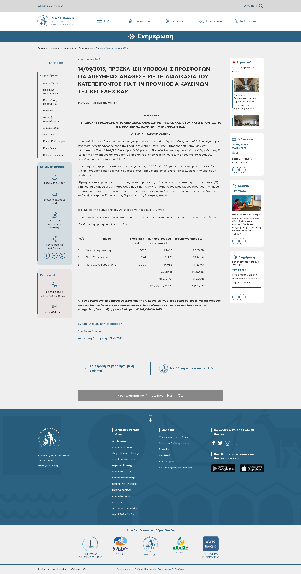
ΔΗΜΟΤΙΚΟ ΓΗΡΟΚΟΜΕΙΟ (210, 555)
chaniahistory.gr (122, 496)
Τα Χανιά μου (248, 21)
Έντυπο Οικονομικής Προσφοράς (100, 324)
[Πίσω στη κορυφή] (150, 418)
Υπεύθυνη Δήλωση (90, 331)
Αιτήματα (249, 6)
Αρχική (41, 48)
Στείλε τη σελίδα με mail (54, 202)
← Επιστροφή (54, 63)
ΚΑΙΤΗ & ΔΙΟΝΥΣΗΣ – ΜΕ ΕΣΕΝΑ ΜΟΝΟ (245, 160)
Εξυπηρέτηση (143, 21)
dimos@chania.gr (54, 312)
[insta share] (62, 256)
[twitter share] (55, 256)
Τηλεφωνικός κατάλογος (174, 437)
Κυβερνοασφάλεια (53, 155)
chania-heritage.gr (123, 477)
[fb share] (47, 256)
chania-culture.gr (122, 447)
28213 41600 (54, 292)
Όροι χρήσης (123, 569)
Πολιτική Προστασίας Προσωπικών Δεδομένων (159, 569)
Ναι (170, 395)
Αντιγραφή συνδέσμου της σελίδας (54, 224)
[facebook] (213, 443)
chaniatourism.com (123, 459)
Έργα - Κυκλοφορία (54, 141)
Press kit (164, 449)
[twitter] (220, 443)
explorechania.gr (122, 465)
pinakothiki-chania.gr (125, 484)
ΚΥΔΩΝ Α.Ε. (150, 555)
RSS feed (164, 455)
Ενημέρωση (178, 21)
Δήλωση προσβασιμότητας (175, 467)
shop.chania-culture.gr (125, 453)
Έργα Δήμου (166, 461)
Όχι (181, 395)
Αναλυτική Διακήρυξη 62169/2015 (100, 338)
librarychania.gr (121, 490)
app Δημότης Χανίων (125, 508)
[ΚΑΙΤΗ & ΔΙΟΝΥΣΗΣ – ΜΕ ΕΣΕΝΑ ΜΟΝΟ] (246, 153)
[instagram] (227, 443)
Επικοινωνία (214, 21)
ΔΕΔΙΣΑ (180, 552)
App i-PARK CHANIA (124, 514)
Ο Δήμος (110, 21)
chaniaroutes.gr (121, 471)
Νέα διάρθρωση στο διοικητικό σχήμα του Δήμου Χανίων (245, 279)
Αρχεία (99, 48)
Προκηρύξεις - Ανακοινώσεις (78, 48)
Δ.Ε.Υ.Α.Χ (120, 554)
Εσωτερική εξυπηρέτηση (174, 443)
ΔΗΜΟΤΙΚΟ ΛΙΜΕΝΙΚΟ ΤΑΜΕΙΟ (90, 556)
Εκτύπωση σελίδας (54, 183)
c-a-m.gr (117, 502)
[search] (261, 6)
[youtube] (234, 443)
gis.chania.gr (119, 441)
